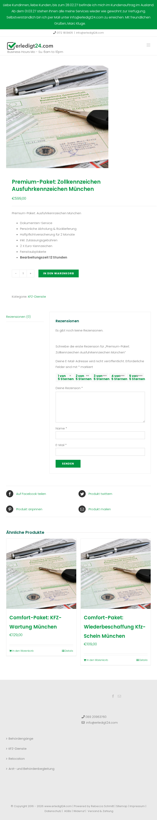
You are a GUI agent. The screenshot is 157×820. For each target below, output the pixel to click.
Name (61, 428)
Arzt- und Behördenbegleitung (31, 768)
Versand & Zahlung (100, 811)
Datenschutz (53, 811)
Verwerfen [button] (94, 23)
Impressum (137, 806)
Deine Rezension (69, 388)
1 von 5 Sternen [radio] (65, 377)
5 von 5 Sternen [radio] (136, 377)
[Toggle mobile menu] (149, 45)
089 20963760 (96, 717)
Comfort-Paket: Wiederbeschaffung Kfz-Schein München (115, 626)
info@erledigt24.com (90, 33)
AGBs (67, 811)
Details (69, 651)
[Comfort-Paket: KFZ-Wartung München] (41, 574)
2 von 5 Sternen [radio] (83, 377)
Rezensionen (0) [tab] (18, 316)
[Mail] (119, 696)
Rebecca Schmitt (102, 806)
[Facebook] (113, 696)
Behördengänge (21, 738)
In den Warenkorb (58, 273)
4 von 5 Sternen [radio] (118, 377)
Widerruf (79, 811)
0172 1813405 (64, 33)
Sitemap (121, 806)
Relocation (17, 758)
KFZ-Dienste (37, 296)
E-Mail (61, 445)
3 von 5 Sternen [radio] (101, 377)
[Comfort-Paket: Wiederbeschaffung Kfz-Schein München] (116, 574)
